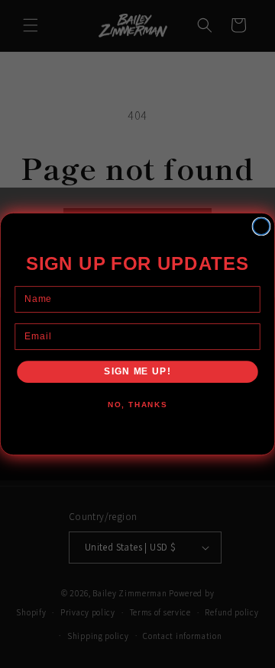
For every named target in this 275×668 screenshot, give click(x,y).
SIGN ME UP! (137, 371)
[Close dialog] (261, 226)
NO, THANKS (137, 404)
